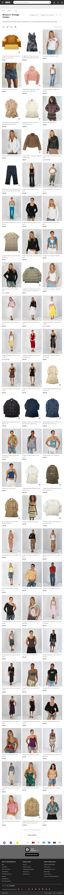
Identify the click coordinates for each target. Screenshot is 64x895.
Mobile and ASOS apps (49, 864)
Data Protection (5, 878)
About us (25, 864)
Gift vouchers (47, 867)
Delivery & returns (6, 869)
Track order (4, 867)
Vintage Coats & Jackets (47, 15)
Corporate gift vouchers (49, 869)
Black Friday (47, 871)
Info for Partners (47, 874)
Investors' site (26, 871)
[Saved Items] (58, 2)
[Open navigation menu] (2, 2)
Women (9, 10)
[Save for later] (19, 52)
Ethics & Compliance (6, 881)
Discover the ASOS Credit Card (51, 876)
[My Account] (54, 2)
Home (3, 10)
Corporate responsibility (28, 869)
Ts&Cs (54, 893)
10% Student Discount (7, 874)
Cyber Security (26, 874)
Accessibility (59, 893)
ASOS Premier (5, 871)
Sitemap (4, 876)
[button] (18, 889)
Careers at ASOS (27, 867)
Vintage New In (34, 15)
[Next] (60, 15)
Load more (32, 835)
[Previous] (27, 15)
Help (3, 864)
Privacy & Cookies (48, 893)
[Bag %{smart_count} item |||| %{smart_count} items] (62, 2)
